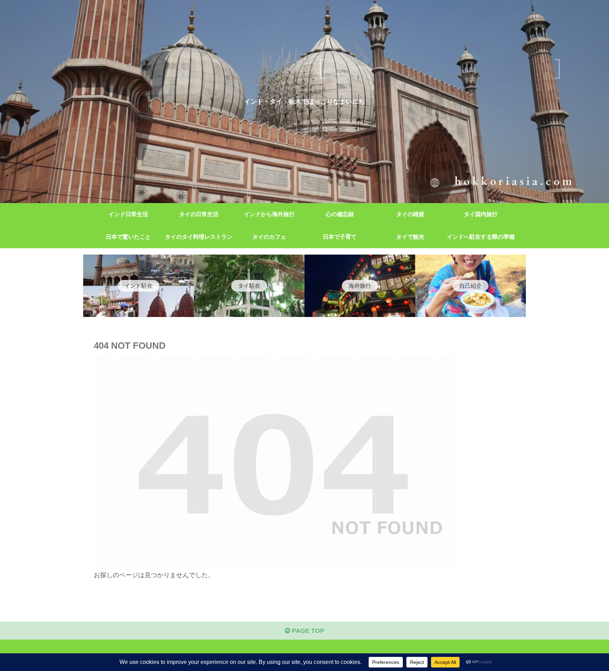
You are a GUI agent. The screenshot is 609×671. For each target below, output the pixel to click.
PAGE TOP (307, 630)
